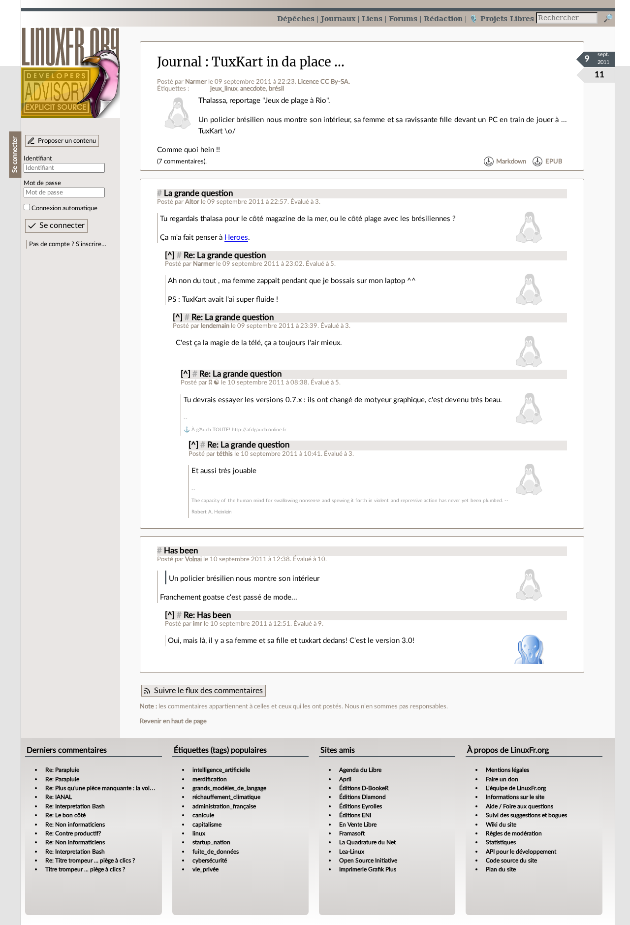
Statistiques (501, 842)
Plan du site (501, 869)
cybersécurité (209, 860)
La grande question (198, 193)
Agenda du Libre (360, 770)
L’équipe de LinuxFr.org (516, 788)
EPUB (553, 161)
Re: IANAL (58, 797)
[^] (170, 255)
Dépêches (296, 18)
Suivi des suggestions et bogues (526, 815)
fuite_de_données (215, 852)
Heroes (236, 237)
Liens (372, 18)
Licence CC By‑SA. (324, 82)
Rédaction (443, 18)
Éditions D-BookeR (364, 788)
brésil (276, 89)
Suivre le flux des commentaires (208, 691)
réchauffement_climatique (226, 797)
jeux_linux (223, 89)
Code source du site (511, 860)
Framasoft (352, 833)
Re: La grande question (225, 255)
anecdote (253, 89)
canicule (203, 815)
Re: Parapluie (62, 770)
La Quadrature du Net (367, 842)
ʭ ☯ (215, 382)
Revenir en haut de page (173, 721)
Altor (192, 202)
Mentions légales (507, 770)
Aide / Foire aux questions (519, 806)
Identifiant (38, 158)
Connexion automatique (64, 208)
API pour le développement (521, 852)
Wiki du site (501, 825)
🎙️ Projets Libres (501, 18)
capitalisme (206, 825)
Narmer (196, 82)
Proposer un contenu (67, 141)
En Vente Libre (358, 825)
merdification (209, 779)
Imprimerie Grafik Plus (367, 869)
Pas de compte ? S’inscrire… (67, 244)
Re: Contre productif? (73, 833)
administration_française (224, 806)
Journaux (338, 18)
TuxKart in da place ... (278, 62)
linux (198, 833)
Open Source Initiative (368, 860)
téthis (225, 454)
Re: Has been (207, 615)
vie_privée (205, 869)
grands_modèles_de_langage (229, 788)
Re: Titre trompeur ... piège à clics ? (90, 860)
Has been (181, 551)
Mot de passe (42, 183)
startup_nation (211, 842)
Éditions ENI (355, 815)
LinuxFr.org (70, 67)
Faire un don (502, 779)
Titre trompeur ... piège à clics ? (85, 869)
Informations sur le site (515, 797)
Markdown (511, 161)
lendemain (215, 326)
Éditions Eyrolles (360, 806)
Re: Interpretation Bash (75, 806)
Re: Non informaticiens (75, 825)
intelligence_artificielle (221, 770)
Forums (403, 18)
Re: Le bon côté (65, 815)
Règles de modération (514, 833)
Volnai (193, 559)
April (345, 779)
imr (197, 624)
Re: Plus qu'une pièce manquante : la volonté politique (115, 788)
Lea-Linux (351, 852)
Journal (179, 62)
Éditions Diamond (362, 797)
